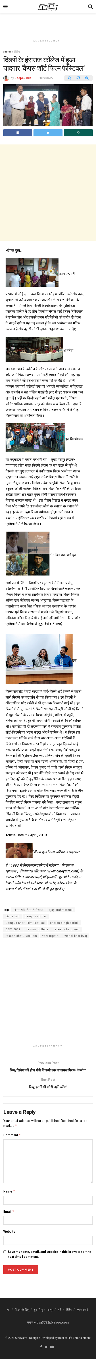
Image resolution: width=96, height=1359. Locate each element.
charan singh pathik (64, 922)
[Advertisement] (48, 23)
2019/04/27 (46, 78)
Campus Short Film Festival (25, 922)
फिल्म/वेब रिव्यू (22, 1309)
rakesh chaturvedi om (21, 935)
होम (8, 1309)
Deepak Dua (23, 78)
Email (9, 1211)
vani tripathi (50, 935)
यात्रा (50, 1309)
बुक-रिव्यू (38, 1309)
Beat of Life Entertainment (74, 1337)
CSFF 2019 (13, 929)
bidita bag (13, 916)
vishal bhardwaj (76, 935)
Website (9, 1231)
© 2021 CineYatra (16, 1337)
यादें (60, 1309)
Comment (12, 1135)
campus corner (35, 916)
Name (9, 1191)
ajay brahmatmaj (61, 909)
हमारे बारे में (82, 1309)
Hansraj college (37, 929)
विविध (17, 51)
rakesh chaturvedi (67, 929)
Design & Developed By (43, 1337)
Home (7, 51)
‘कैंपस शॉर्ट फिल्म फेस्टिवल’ (29, 909)
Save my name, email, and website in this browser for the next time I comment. (49, 1254)
